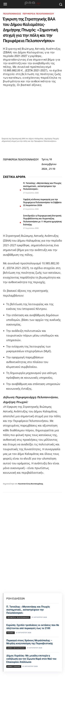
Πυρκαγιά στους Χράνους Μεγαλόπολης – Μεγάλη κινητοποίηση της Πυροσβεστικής (29, 642)
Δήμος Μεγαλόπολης (16, 648)
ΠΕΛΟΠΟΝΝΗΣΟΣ (12, 13)
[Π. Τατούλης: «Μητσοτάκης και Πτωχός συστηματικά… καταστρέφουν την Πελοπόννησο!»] (12, 188)
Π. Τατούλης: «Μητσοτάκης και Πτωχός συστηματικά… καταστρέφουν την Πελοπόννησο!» (42, 186)
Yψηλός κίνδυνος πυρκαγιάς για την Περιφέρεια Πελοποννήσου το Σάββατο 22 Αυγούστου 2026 (42, 202)
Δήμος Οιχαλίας (13, 666)
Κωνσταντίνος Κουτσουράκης (30, 484)
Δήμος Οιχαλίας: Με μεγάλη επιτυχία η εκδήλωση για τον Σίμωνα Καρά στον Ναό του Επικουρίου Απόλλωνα (31, 658)
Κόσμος (10, 633)
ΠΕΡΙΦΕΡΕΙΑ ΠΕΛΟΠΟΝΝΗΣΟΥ (38, 13)
